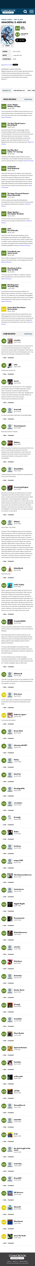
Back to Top (28, 99)
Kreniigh (17, 817)
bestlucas (17, 846)
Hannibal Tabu (13, 286)
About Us (15, 1261)
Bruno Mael (18, 731)
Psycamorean (19, 918)
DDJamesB (18, 673)
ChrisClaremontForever (22, 875)
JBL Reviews (18, 1192)
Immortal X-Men (11, 22)
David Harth (12, 125)
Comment (11, 357)
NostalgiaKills (19, 788)
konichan (17, 1062)
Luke (15, 364)
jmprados (17, 1119)
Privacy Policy (24, 1261)
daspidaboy (18, 469)
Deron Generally (13, 195)
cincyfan (17, 340)
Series (7, 46)
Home (9, 1261)
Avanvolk (17, 409)
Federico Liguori (20, 714)
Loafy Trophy (19, 584)
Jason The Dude (20, 1235)
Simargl (17, 1004)
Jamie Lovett (12, 253)
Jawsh (16, 381)
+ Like (4, 357)
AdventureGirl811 (20, 745)
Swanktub (18, 1019)
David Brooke (12, 230)
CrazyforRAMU (20, 621)
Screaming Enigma (21, 487)
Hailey (16, 759)
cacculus (17, 947)
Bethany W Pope (13, 106)
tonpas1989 (18, 860)
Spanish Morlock (20, 1047)
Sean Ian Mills (12, 270)
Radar (16, 831)
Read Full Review (6, 117)
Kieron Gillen (16, 51)
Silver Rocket (19, 1033)
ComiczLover (19, 889)
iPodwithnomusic (20, 932)
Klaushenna (18, 1221)
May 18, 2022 (18, 19)
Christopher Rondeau (15, 214)
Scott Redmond (13, 168)
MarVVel (17, 774)
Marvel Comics (6, 19)
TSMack (17, 521)
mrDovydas (18, 1076)
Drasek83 (17, 1178)
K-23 (16, 1134)
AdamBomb (18, 568)
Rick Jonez (18, 694)
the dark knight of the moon (22, 1149)
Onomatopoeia (20, 426)
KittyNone (18, 961)
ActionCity (18, 975)
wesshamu (18, 803)
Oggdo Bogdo (19, 903)
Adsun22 (17, 1207)
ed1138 (16, 1091)
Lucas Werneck (17, 55)
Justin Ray (18, 1163)
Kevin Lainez (12, 309)
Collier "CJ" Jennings (15, 152)
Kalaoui (17, 442)
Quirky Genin (19, 990)
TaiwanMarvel (19, 1105)
